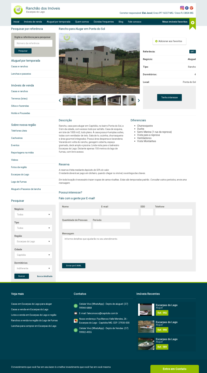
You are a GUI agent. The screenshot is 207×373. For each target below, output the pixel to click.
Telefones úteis (19, 131)
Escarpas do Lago (20, 174)
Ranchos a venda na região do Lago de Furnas (34, 320)
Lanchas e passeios (21, 74)
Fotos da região (19, 167)
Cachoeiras (17, 138)
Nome (65, 206)
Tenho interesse (169, 97)
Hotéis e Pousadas (20, 113)
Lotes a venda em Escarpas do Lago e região (33, 315)
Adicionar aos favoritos (170, 41)
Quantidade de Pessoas (74, 220)
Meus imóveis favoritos (174, 21)
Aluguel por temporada (58, 21)
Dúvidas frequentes (104, 21)
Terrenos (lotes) (19, 98)
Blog (121, 21)
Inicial (16, 21)
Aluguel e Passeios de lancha (26, 189)
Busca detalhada (44, 276)
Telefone (159, 206)
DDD (143, 206)
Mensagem (68, 233)
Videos (14, 160)
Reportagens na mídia (22, 152)
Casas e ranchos (19, 66)
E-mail (104, 206)
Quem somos (82, 21)
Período (97, 220)
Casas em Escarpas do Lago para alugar (31, 304)
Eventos (15, 145)
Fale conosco (134, 21)
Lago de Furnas (19, 182)
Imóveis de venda (33, 21)
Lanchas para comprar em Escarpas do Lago (33, 326)
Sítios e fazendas (20, 106)
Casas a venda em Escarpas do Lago (29, 309)
